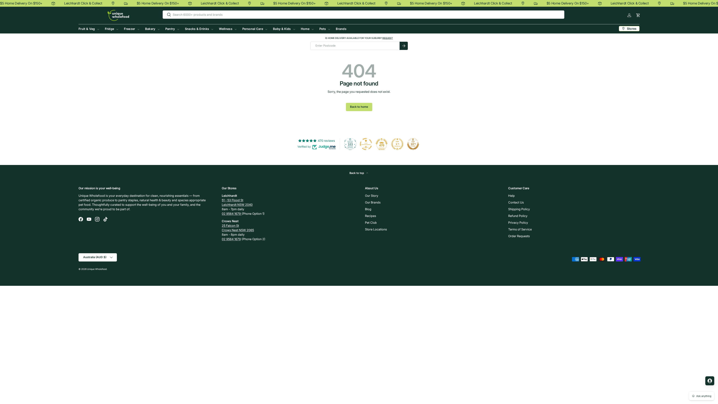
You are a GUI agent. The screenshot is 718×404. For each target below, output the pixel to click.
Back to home (359, 106)
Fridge (109, 29)
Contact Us (516, 202)
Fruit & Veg (87, 29)
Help (511, 196)
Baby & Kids (282, 29)
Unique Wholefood (97, 269)
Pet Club (371, 222)
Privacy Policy (518, 222)
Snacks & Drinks (197, 29)
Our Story (371, 196)
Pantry (170, 29)
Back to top (357, 173)
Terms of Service (520, 229)
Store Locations (376, 229)
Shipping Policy (519, 209)
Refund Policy (517, 216)
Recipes (370, 216)
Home (305, 29)
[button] (638, 15)
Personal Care (252, 29)
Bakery (150, 29)
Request (387, 38)
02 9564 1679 (232, 213)
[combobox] (363, 14)
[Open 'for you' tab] (709, 380)
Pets (322, 29)
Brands (341, 29)
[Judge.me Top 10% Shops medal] (413, 144)
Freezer (129, 29)
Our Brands (373, 202)
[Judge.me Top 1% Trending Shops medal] (397, 144)
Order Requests (519, 236)
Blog (368, 209)
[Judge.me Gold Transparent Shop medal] (366, 144)
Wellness (225, 29)
